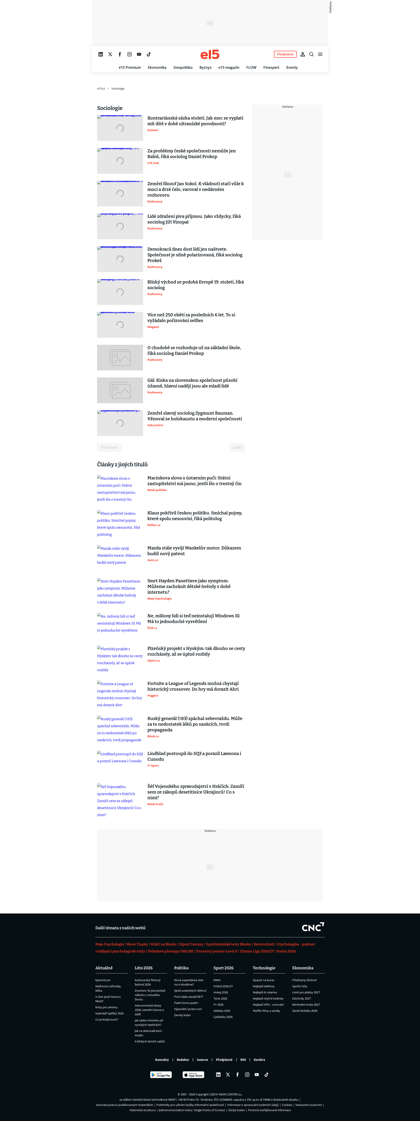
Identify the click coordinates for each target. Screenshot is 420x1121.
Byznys (206, 67)
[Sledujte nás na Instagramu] (129, 54)
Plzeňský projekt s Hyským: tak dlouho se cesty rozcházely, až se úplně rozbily (196, 651)
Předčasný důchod (304, 980)
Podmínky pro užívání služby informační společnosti (190, 1105)
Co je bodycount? (106, 1019)
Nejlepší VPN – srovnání (268, 1005)
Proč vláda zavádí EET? (188, 997)
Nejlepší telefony (264, 986)
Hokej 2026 (221, 992)
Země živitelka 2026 (304, 1011)
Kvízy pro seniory (106, 1007)
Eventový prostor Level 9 (216, 951)
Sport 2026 (224, 968)
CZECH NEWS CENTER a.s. (225, 1094)
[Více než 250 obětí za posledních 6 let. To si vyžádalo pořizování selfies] (120, 325)
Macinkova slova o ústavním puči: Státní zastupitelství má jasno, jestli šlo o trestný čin (194, 480)
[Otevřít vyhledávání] (311, 54)
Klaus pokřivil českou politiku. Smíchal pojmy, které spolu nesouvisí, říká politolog (194, 515)
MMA (217, 980)
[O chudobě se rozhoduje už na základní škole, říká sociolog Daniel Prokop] (120, 358)
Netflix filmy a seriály (266, 1011)
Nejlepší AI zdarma (265, 992)
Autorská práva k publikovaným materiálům (124, 1105)
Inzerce (202, 1060)
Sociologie (117, 88)
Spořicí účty (299, 986)
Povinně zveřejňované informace (269, 1110)
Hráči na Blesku (164, 944)
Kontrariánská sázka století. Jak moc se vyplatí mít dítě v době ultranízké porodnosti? (195, 120)
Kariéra (259, 1060)
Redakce (183, 1060)
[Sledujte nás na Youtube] (139, 54)
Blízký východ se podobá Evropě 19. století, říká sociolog (195, 284)
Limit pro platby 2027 (306, 992)
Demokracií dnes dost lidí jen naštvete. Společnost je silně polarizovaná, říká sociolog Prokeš (194, 254)
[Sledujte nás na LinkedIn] (100, 54)
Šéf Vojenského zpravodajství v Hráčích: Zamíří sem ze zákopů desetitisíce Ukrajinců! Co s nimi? (195, 792)
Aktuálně (104, 968)
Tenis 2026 (220, 998)
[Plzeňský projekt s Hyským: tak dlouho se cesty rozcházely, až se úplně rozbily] (120, 660)
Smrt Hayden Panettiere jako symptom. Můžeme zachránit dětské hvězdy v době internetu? (189, 586)
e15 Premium (130, 67)
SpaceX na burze (263, 980)
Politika (181, 968)
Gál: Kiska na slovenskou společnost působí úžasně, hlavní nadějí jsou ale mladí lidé (192, 383)
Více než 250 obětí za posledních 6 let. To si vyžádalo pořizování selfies (191, 317)
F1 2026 (218, 1005)
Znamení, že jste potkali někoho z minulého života (150, 995)
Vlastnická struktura (143, 1110)
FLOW (251, 67)
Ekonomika (157, 67)
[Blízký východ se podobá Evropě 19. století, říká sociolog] (120, 292)
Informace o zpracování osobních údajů (253, 1105)
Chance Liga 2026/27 (256, 951)
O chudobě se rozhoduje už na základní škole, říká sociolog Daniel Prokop (194, 350)
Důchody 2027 (301, 998)
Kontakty (162, 1060)
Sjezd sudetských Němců (190, 991)
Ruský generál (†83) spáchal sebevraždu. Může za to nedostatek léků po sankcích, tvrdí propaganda (194, 724)
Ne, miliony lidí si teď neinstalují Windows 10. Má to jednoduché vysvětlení (193, 618)
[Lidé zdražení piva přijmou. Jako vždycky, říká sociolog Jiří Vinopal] (120, 226)
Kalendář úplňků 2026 (109, 1013)
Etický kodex (236, 1110)
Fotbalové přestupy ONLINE (171, 951)
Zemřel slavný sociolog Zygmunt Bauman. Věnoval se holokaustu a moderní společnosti (194, 415)
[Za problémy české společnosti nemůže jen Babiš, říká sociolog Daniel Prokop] (120, 161)
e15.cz (101, 88)
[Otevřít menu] (320, 54)
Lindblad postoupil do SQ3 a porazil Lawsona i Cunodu (194, 756)
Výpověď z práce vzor (188, 1009)
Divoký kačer (182, 1015)
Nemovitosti (264, 944)
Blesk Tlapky (137, 944)
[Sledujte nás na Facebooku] (119, 54)
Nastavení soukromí (309, 1105)
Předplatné (224, 1060)
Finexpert (271, 67)
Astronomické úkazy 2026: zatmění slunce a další (149, 1009)
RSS (243, 1060)
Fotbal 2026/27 (223, 986)
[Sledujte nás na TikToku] (148, 54)
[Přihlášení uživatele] (302, 54)
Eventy (292, 67)
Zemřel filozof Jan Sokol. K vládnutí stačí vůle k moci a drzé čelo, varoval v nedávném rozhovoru (195, 189)
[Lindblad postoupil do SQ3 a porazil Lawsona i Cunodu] (120, 763)
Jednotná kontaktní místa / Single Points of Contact (192, 1110)
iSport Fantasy (191, 944)
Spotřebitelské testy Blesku (228, 944)
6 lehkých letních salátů (150, 1041)
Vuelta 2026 (286, 951)
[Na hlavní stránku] (210, 54)
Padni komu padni (186, 1003)
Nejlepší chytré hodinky (268, 998)
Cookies (287, 1105)
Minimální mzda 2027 (306, 1005)
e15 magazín (229, 67)
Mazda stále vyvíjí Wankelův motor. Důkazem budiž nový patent (194, 550)
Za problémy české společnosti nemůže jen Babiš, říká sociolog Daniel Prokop (191, 153)
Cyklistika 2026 (223, 1017)
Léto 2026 (144, 968)
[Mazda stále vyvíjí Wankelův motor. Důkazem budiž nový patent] (120, 558)
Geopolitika (182, 67)
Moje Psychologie (109, 944)
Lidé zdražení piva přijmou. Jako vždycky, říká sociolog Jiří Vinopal (194, 219)
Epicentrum (102, 980)
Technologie (264, 968)
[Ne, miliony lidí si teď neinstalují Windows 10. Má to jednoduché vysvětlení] (120, 626)
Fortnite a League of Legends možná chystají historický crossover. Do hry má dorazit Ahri (193, 686)
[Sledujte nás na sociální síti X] (110, 54)
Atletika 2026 (222, 1011)
